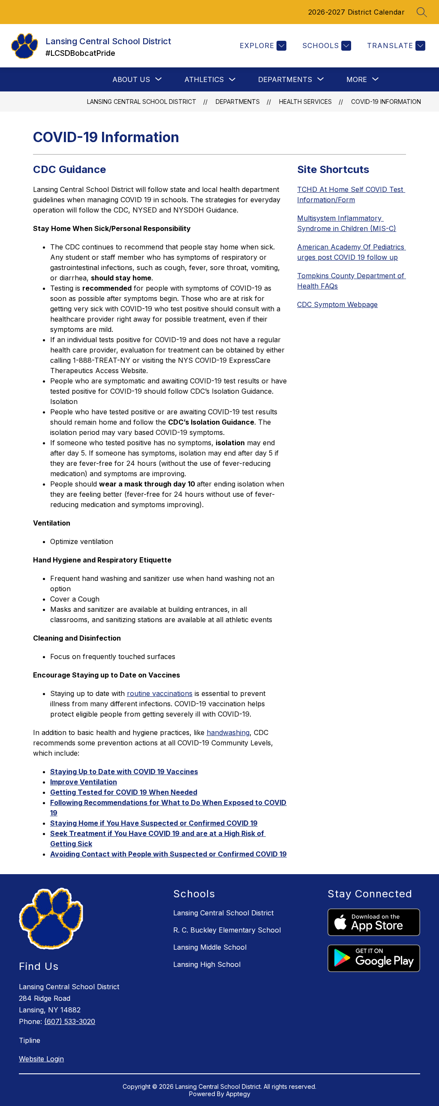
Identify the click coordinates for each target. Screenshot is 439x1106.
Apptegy (238, 1093)
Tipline (29, 1040)
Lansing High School (207, 964)
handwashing (228, 732)
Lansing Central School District (141, 101)
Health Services (305, 101)
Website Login (41, 1058)
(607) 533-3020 (69, 1021)
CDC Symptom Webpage (337, 304)
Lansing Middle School (210, 947)
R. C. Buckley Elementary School (227, 930)
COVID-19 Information (386, 101)
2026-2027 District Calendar (356, 12)
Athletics (204, 79)
